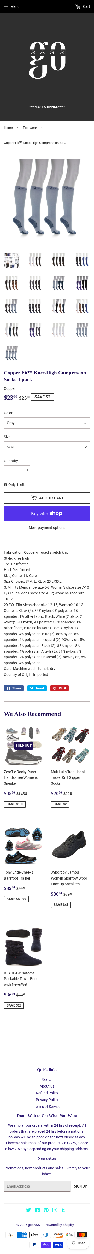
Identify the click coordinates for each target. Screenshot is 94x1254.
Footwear (30, 128)
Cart (86, 6)
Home (8, 128)
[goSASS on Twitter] (28, 1211)
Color (8, 413)
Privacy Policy (47, 1100)
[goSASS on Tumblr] (63, 1211)
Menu (15, 6)
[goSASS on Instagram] (54, 1211)
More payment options (47, 528)
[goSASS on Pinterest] (46, 1211)
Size (7, 437)
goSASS (34, 1225)
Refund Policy (47, 1093)
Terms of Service (47, 1106)
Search (47, 1079)
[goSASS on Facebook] (37, 1211)
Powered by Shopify (59, 1225)
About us (47, 1086)
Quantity (11, 461)
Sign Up (80, 1186)
